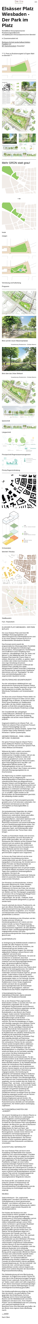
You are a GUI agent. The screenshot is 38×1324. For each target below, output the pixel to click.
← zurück (5, 1313)
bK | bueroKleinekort (9, 46)
